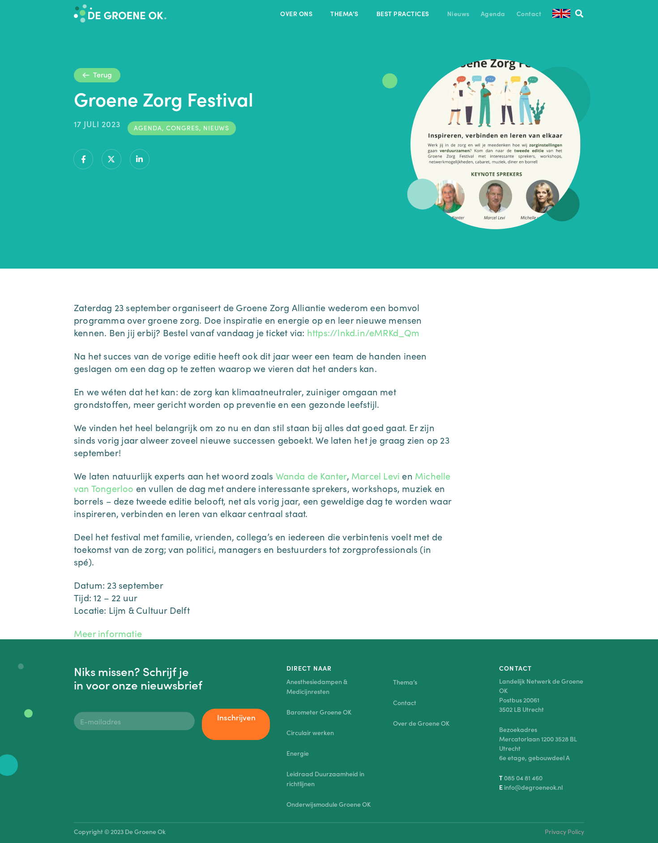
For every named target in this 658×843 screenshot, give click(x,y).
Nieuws (216, 127)
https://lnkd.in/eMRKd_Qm (363, 332)
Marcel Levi (375, 475)
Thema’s (405, 681)
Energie (297, 753)
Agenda (148, 127)
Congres (182, 127)
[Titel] (120, 13)
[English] (561, 13)
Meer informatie (108, 633)
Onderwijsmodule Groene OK (328, 804)
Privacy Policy (564, 831)
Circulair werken (310, 732)
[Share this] (83, 159)
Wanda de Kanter (311, 475)
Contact (404, 702)
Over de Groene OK (421, 723)
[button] (318, 13)
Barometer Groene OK (318, 711)
